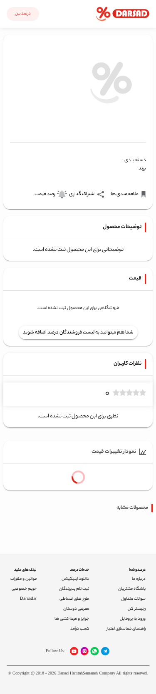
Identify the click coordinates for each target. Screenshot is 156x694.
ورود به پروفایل (133, 619)
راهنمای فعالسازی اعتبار (126, 629)
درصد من (23, 13)
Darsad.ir (28, 599)
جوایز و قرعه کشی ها (71, 619)
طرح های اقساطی (74, 599)
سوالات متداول (133, 599)
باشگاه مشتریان (132, 589)
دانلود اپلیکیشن (75, 579)
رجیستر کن (137, 609)
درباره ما (139, 579)
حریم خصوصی (24, 589)
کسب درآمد (79, 629)
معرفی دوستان (76, 609)
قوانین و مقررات (23, 579)
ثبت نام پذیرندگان (74, 589)
